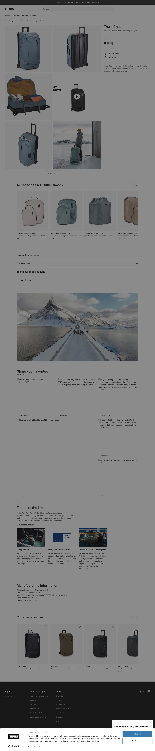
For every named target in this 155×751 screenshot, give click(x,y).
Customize (136, 741)
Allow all (137, 734)
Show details (32, 747)
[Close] (150, 722)
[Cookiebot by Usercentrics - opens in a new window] (13, 746)
